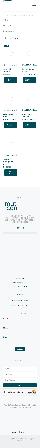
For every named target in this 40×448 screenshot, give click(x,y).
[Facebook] (12, 444)
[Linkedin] (8, 444)
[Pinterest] (24, 444)
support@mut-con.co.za (20, 306)
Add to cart (9, 80)
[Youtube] (28, 444)
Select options (27, 80)
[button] (10, 65)
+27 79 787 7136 (20, 228)
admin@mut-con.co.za (20, 300)
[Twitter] (20, 444)
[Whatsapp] (32, 444)
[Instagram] (16, 444)
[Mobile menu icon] (34, 6)
